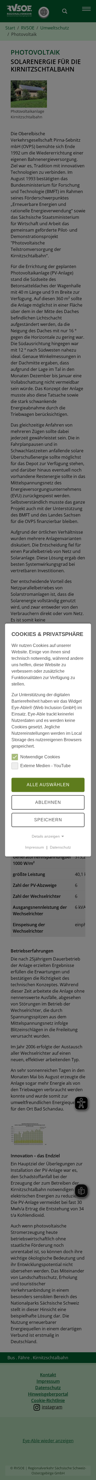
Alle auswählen (48, 784)
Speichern (48, 820)
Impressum (34, 847)
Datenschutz (60, 847)
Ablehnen (48, 802)
